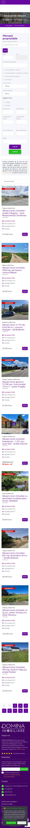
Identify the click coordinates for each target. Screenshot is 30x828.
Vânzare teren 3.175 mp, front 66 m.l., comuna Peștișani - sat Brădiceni (13, 327)
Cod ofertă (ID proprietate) (9, 62)
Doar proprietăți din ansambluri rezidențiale (16, 73)
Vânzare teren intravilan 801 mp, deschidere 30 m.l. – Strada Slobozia (15, 555)
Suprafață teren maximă (20, 117)
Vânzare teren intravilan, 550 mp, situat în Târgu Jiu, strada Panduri (14, 669)
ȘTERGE (15, 151)
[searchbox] (4, 141)
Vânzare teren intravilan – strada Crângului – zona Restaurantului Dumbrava (14, 213)
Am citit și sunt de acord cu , (12, 775)
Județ (4, 54)
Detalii (25, 234)
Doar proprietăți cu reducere (12, 70)
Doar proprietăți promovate (12, 76)
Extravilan (7, 105)
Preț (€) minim (6, 108)
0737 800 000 (8, 789)
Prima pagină (8, 25)
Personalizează (22, 822)
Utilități (4, 138)
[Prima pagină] (13, 728)
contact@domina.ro (10, 795)
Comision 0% (8, 79)
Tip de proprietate (7, 90)
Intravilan (7, 102)
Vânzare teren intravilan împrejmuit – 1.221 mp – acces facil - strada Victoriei (14, 441)
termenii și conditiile (9, 774)
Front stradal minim (8, 130)
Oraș (17, 54)
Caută (5, 50)
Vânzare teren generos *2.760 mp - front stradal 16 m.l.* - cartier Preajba (13, 384)
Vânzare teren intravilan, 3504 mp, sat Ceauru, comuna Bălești (13, 270)
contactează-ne (7, 172)
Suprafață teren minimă (7, 117)
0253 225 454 (8, 792)
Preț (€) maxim (20, 108)
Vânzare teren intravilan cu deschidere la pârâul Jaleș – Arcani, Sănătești (15, 498)
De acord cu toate (11, 822)
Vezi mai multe (20, 749)
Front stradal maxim (21, 130)
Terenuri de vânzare (19, 25)
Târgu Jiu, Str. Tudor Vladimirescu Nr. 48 (16, 786)
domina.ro (24, 165)
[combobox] (8, 57)
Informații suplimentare (10, 819)
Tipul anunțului (7, 83)
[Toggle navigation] (3, 2)
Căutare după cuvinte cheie (10, 41)
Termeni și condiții (7, 804)
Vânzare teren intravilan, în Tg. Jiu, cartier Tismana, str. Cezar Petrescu (14, 612)
